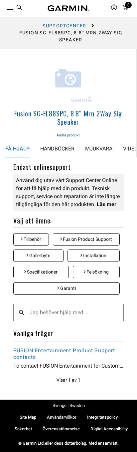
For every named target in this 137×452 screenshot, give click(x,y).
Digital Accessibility (109, 428)
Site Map (28, 417)
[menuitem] (20, 8)
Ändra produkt (68, 135)
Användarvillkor (61, 417)
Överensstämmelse (61, 428)
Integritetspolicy (102, 417)
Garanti (67, 288)
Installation (94, 255)
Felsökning (97, 272)
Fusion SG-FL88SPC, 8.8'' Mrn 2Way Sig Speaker (68, 117)
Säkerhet (23, 428)
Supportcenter (64, 25)
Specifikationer (42, 272)
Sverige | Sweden (69, 405)
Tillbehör (32, 239)
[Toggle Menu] (4, 6)
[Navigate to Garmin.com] (68, 8)
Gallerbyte (39, 255)
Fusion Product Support (87, 239)
